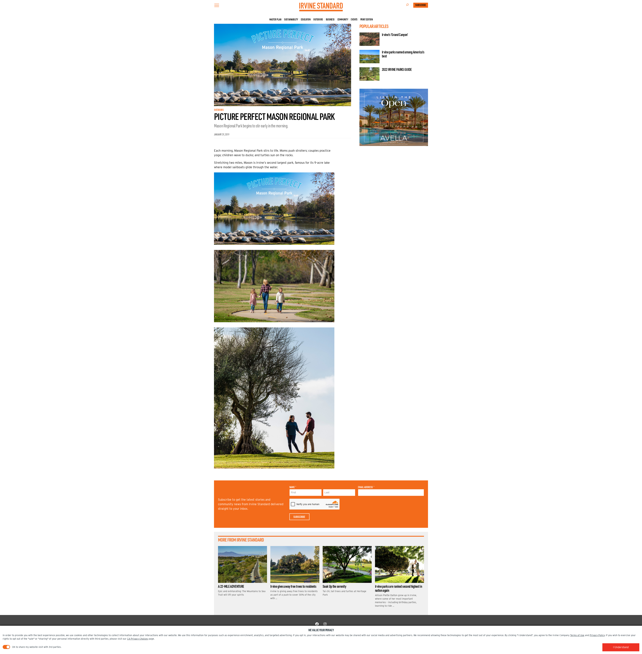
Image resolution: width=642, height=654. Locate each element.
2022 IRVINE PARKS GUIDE (397, 69)
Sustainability (291, 19)
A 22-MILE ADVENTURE (231, 586)
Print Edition (366, 19)
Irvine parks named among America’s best (403, 54)
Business (330, 19)
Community (342, 19)
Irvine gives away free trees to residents (293, 586)
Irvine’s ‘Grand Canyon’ (395, 34)
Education (306, 19)
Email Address (366, 487)
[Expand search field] (407, 5)
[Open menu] (216, 5)
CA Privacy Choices (137, 638)
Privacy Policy (597, 635)
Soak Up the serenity (334, 586)
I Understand (621, 647)
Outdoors (318, 19)
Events (354, 19)
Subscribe (420, 5)
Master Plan (275, 19)
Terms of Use (577, 635)
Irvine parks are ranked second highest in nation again (398, 588)
